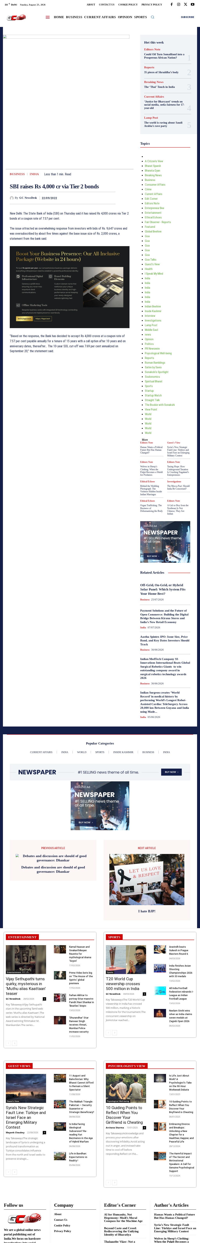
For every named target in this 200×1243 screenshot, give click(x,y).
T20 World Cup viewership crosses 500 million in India (123, 984)
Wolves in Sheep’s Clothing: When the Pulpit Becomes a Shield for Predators (151, 470)
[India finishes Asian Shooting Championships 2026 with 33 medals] (160, 968)
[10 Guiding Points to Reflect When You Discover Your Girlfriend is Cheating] (126, 1088)
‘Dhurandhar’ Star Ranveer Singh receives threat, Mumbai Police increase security (78, 1024)
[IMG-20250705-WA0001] (69, 331)
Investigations (153, 320)
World (148, 414)
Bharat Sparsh (153, 166)
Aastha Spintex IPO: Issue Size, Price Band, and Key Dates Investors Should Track (164, 640)
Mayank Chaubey (15, 1132)
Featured (150, 227)
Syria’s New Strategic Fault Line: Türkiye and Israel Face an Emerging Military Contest (178, 451)
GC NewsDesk (28, 197)
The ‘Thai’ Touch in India (159, 86)
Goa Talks (150, 259)
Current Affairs (154, 96)
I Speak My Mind (154, 273)
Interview (150, 316)
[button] (152, 17)
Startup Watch (153, 395)
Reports (149, 67)
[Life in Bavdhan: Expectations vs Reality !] (60, 1156)
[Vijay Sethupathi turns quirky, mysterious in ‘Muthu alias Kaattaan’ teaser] (26, 959)
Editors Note (152, 49)
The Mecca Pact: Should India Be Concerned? (178, 487)
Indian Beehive (153, 306)
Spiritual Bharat (153, 381)
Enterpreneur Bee (154, 208)
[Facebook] (171, 4)
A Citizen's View (154, 161)
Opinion (149, 339)
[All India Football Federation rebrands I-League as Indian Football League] (160, 991)
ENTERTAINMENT (22, 937)
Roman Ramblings (155, 362)
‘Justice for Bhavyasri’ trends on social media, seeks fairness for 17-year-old (164, 105)
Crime (148, 189)
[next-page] (14, 1043)
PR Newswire (152, 348)
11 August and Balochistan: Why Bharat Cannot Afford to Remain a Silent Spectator (81, 1082)
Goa (147, 236)
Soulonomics (152, 376)
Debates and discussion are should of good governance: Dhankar (53, 869)
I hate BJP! (146, 911)
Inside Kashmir (153, 311)
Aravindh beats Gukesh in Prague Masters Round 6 (178, 950)
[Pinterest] (102, 198)
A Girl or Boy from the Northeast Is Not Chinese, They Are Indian (177, 509)
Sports (149, 386)
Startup (149, 391)
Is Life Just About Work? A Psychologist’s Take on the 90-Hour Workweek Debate (180, 1082)
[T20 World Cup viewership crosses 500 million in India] (126, 959)
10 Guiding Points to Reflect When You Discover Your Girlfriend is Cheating (124, 1115)
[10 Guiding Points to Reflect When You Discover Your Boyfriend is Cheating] (160, 1104)
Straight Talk (152, 400)
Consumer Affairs (155, 184)
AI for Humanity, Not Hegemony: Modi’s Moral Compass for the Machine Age (123, 1218)
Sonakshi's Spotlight (157, 372)
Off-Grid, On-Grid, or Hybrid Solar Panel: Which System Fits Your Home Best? (163, 589)
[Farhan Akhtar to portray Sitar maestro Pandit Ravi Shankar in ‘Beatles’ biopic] (60, 998)
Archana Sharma (115, 1127)
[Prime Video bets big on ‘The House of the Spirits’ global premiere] (60, 975)
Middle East (151, 330)
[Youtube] (192, 4)
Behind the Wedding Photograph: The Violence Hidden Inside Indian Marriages (151, 490)
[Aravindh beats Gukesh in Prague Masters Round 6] (160, 949)
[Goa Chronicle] (16, 17)
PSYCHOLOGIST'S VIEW (126, 1066)
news (148, 334)
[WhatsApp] (111, 198)
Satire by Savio (153, 367)
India (34, 174)
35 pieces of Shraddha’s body (161, 72)
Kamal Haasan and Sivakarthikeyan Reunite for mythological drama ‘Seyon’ (80, 954)
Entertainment (153, 213)
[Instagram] (178, 4)
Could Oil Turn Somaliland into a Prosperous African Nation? (164, 56)
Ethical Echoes (153, 217)
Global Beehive (153, 231)
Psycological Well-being (158, 353)
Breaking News (153, 82)
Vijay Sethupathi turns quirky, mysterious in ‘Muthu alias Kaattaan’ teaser (26, 986)
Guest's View (152, 264)
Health (149, 269)
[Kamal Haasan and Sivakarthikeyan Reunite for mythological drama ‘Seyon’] (60, 949)
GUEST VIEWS (19, 1066)
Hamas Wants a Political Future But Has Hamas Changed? (151, 450)
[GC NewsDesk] (12, 198)
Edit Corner (151, 198)
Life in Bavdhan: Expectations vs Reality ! (78, 1157)
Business (17, 174)
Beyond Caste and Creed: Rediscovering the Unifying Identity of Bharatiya (121, 1231)
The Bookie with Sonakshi (160, 405)
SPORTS (114, 937)
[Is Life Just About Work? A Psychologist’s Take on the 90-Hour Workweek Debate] (160, 1078)
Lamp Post (151, 117)
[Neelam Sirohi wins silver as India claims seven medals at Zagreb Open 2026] (160, 1013)
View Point (151, 409)
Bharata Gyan (152, 170)
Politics (149, 344)
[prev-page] (8, 1043)
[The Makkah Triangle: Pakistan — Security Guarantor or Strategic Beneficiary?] (60, 1104)
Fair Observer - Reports (158, 222)
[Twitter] (185, 4)
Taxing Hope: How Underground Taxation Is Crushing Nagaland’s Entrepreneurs (178, 470)
